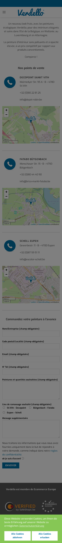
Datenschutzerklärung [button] (31, 525)
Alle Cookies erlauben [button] (45, 536)
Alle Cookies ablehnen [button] (17, 536)
